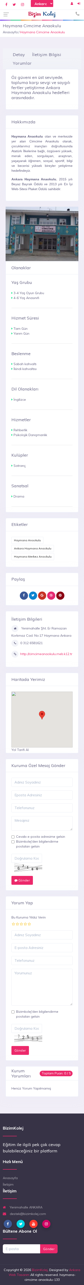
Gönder (24, 880)
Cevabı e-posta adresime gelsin (40, 836)
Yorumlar (22, 63)
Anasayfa (10, 32)
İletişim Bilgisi (46, 54)
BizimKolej (40, 1270)
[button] (42, 715)
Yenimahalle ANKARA (25, 1207)
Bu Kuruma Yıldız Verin (28, 917)
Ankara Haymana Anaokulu (32, 548)
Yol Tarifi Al (20, 750)
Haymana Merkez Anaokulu (33, 556)
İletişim (8, 1184)
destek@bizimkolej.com (27, 1214)
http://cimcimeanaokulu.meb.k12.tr (46, 654)
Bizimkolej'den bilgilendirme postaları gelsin (37, 843)
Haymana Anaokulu (27, 540)
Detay (19, 54)
